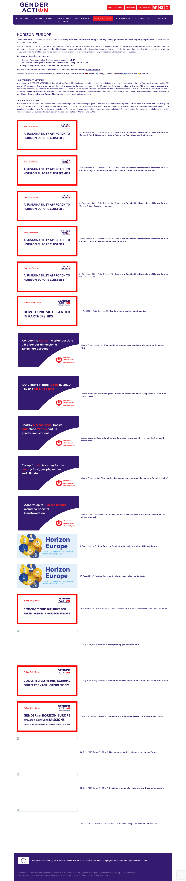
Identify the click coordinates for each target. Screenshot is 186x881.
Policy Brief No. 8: (131, 609)
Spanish (144, 74)
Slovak (129, 74)
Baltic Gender (162, 89)
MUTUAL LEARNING (44, 18)
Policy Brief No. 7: (115, 645)
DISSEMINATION (122, 18)
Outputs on (48, 65)
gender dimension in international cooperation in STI (63, 63)
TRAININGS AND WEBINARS (63, 19)
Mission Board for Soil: (124, 478)
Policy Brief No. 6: (130, 680)
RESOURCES (141, 18)
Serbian (119, 74)
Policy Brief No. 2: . (128, 788)
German (90, 74)
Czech (71, 74)
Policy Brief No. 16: (119, 311)
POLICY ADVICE (82, 18)
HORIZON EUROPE (102, 18)
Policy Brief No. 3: (125, 752)
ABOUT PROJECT (24, 18)
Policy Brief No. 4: (127, 716)
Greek (100, 74)
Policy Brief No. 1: (125, 824)
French (80, 74)
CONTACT (161, 18)
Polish (110, 74)
